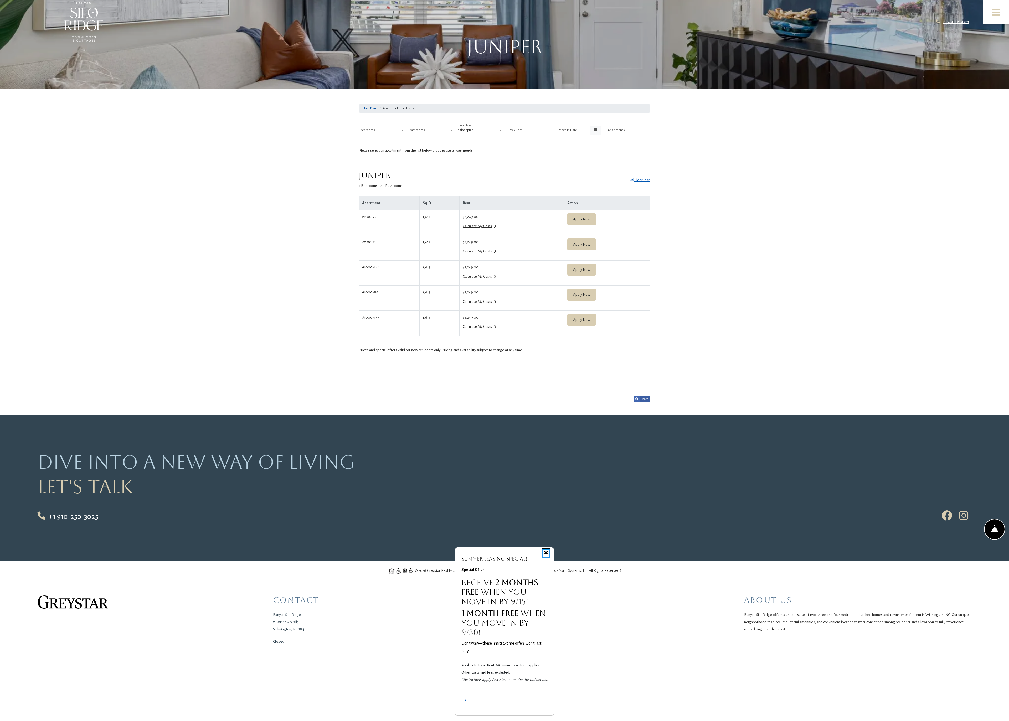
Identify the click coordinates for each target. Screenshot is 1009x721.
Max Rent (515, 130)
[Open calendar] (595, 130)
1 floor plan (466, 129)
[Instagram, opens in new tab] (963, 517)
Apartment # (616, 130)
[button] (640, 180)
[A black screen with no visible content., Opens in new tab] (73, 602)
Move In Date (568, 130)
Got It (469, 700)
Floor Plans (370, 108)
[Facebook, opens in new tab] (947, 517)
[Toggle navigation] (996, 12)
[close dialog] (546, 553)
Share (644, 399)
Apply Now (584, 219)
